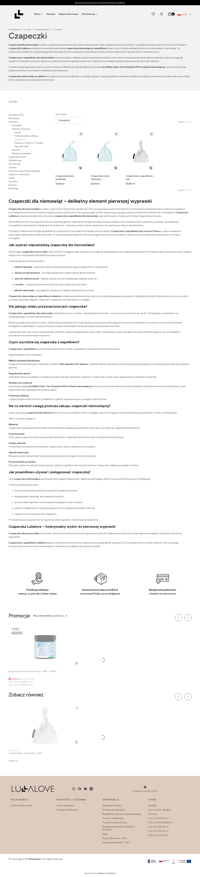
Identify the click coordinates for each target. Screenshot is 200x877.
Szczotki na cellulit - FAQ (115, 842)
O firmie (152, 813)
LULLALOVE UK (157, 835)
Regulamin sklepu (111, 805)
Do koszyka (81, 168)
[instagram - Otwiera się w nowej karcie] (73, 789)
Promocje (13, 188)
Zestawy (13, 167)
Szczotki (16, 150)
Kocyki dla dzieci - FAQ (114, 838)
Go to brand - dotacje (159, 809)
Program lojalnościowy (114, 822)
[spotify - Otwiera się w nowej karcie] (91, 789)
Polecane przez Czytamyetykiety (24, 171)
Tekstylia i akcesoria (43, 29)
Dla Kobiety (14, 118)
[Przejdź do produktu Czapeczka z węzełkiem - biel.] (141, 151)
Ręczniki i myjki (21, 146)
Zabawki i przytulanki (21, 153)
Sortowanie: (61, 114)
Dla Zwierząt (14, 164)
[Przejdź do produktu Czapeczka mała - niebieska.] (106, 151)
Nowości (13, 185)
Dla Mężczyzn (15, 160)
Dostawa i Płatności (67, 809)
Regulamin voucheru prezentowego (121, 813)
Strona (181, 122)
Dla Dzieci (27, 29)
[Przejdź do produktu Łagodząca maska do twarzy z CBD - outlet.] (45, 647)
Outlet (12, 178)
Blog (104, 833)
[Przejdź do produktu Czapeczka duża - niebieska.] (70, 151)
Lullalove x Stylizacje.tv (19, 174)
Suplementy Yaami (18, 157)
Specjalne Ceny (16, 114)
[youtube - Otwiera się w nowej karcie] (85, 789)
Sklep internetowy (99, 873)
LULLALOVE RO (157, 826)
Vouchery (13, 181)
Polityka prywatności (113, 809)
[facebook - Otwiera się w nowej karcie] (79, 789)
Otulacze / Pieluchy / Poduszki (28, 143)
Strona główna (14, 29)
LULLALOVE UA (157, 830)
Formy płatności (65, 805)
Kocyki (17, 132)
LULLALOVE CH (157, 818)
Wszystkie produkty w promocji (48, 616)
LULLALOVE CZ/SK (159, 822)
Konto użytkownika (21, 805)
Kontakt (152, 805)
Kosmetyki (16, 125)
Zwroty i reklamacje (112, 818)
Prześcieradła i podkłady (26, 136)
